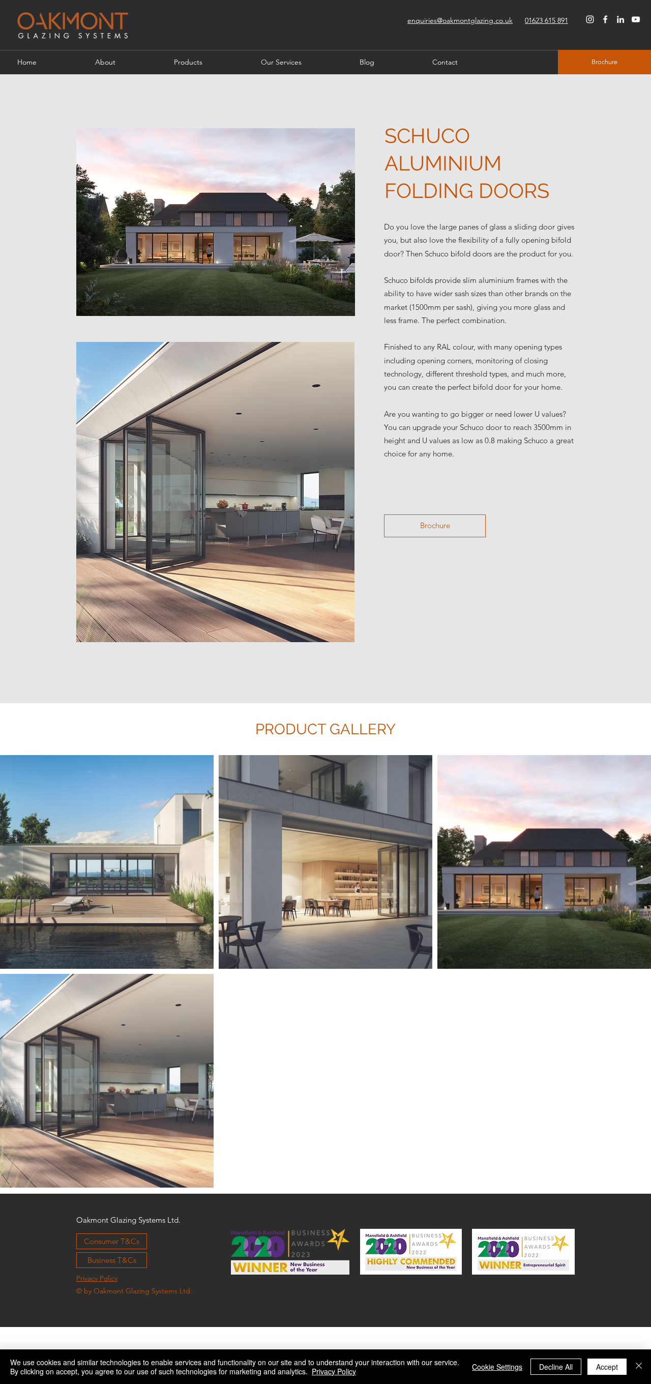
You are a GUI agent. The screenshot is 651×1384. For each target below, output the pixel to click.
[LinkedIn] (620, 19)
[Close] (639, 1367)
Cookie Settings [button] (497, 1367)
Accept (607, 1367)
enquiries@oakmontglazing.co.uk (460, 20)
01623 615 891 (546, 20)
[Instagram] (590, 19)
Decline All (556, 1367)
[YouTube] (636, 19)
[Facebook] (605, 19)
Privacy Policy (334, 1371)
